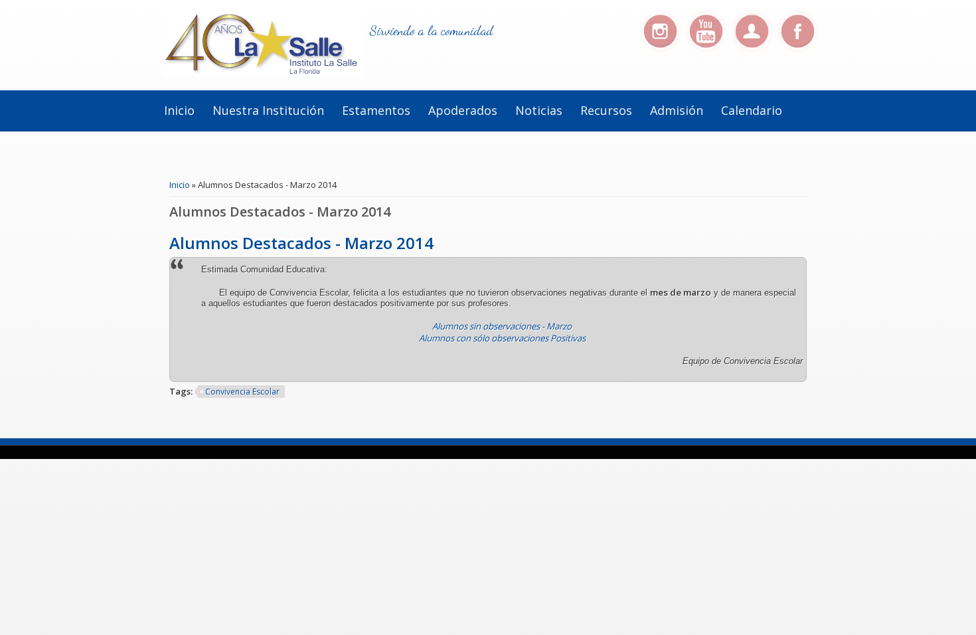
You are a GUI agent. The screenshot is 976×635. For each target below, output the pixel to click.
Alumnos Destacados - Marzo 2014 (301, 243)
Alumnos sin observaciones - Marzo (502, 326)
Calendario (751, 110)
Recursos (606, 110)
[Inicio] (263, 73)
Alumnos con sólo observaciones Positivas (502, 338)
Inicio (179, 110)
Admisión (676, 110)
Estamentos (376, 110)
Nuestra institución (268, 110)
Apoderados (462, 110)
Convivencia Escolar (242, 391)
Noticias (538, 110)
